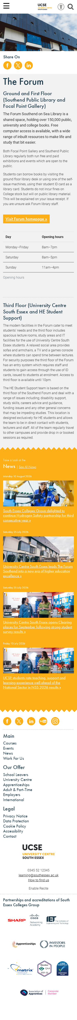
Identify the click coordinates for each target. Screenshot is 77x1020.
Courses (9, 743)
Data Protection (16, 821)
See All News (27, 467)
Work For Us (13, 758)
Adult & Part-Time (17, 789)
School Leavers (15, 774)
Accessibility (13, 831)
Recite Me (61, 7)
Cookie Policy (14, 826)
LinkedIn (29, 65)
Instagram (55, 721)
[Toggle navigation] (6, 6)
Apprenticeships (16, 784)
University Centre (17, 779)
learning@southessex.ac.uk (39, 875)
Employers (11, 794)
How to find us (38, 880)
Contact (9, 836)
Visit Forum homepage (25, 219)
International (13, 799)
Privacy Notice (15, 816)
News (8, 753)
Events (8, 748)
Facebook (7, 65)
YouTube (43, 721)
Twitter (18, 65)
